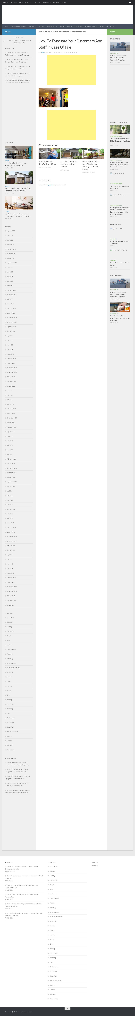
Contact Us (110, 26)
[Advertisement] (71, 70)
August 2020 (11, 486)
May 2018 (10, 564)
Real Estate (47, 2)
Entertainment (11, 649)
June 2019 (10, 514)
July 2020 (9, 491)
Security (9, 741)
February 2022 (11, 409)
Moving (9, 690)
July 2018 (9, 555)
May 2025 (10, 276)
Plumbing (10, 709)
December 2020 (12, 468)
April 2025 (10, 281)
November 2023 (12, 322)
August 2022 (11, 386)
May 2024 (10, 299)
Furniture (14, 2)
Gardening (10, 659)
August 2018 (11, 550)
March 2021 (10, 454)
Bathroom (10, 622)
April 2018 (10, 568)
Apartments (10, 617)
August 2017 (11, 605)
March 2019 (10, 523)
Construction (11, 631)
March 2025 (10, 286)
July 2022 (9, 391)
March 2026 (10, 244)
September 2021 (12, 427)
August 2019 (11, 509)
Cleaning (9, 627)
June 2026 (10, 235)
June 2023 (10, 340)
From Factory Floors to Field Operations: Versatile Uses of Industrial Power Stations (119, 165)
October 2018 (11, 546)
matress (9, 686)
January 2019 (11, 532)
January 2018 (11, 582)
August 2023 (11, 331)
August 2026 (11, 231)
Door (8, 640)
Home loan (10, 672)
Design (5, 2)
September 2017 (12, 600)
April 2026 (10, 240)
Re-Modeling (51, 26)
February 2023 (11, 359)
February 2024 (11, 308)
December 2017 (12, 587)
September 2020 (12, 482)
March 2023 (10, 354)
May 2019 (10, 518)
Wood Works (11, 750)
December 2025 (12, 254)
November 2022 (12, 372)
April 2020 (10, 505)
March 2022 (10, 404)
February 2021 (11, 459)
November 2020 (12, 473)
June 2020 (10, 495)
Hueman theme (29, 1012)
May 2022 (10, 400)
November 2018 (12, 541)
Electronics (10, 645)
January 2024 (11, 313)
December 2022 (12, 368)
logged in (50, 185)
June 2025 (10, 272)
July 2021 (9, 436)
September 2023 (12, 327)
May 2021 (10, 445)
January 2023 (11, 363)
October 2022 (11, 377)
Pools (8, 713)
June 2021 (10, 441)
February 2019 (11, 527)
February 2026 (11, 249)
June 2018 (10, 559)
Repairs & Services (91, 26)
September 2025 (12, 263)
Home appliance (12, 663)
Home (7, 26)
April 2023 (10, 349)
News (64, 2)
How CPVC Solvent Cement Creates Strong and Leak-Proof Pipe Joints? (120, 318)
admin (43, 52)
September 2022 (12, 381)
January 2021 (11, 464)
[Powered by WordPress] (12, 1012)
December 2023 (12, 317)
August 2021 (11, 432)
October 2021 (11, 422)
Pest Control (10, 704)
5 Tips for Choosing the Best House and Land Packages (68, 164)
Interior (37, 2)
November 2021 (12, 418)
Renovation (10, 727)
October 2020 (11, 477)
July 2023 (9, 336)
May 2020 (10, 500)
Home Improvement (26, 2)
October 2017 (11, 596)
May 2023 (10, 345)
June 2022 (10, 395)
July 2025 (9, 267)
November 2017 (12, 591)
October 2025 (11, 258)
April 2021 (10, 450)
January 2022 (11, 413)
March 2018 (10, 573)
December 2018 (12, 537)
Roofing (9, 736)
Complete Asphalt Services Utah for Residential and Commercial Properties (118, 58)
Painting (9, 700)
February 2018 (11, 578)
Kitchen (62, 26)
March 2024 (10, 304)
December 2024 (12, 295)
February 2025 (11, 290)
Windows (56, 2)
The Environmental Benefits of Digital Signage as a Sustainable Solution (120, 141)
